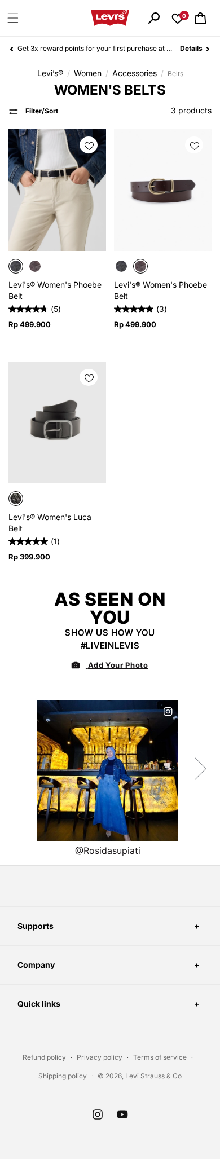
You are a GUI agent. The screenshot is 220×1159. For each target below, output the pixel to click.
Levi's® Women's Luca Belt (49, 522)
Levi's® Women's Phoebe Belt (55, 290)
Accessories (134, 73)
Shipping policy (62, 1076)
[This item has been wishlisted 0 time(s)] (90, 372)
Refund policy (44, 1057)
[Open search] (154, 18)
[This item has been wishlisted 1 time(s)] (90, 140)
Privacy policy (99, 1057)
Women (88, 73)
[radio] (15, 266)
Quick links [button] (38, 1003)
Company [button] (36, 964)
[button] (13, 18)
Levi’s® (50, 73)
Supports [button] (35, 926)
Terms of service (160, 1057)
